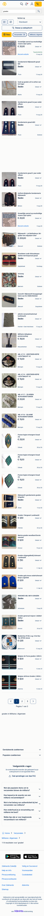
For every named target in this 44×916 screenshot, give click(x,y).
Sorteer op (21, 18)
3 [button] (27, 701)
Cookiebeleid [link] (27, 875)
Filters (8, 35)
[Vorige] (11, 701)
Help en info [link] (6, 870)
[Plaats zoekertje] (38, 4)
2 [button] (22, 701)
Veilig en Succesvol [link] (29, 866)
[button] (26, 4)
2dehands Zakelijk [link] (9, 866)
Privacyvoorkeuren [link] (9, 879)
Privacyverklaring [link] (8, 875)
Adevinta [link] (25, 885)
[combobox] (19, 11)
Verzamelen (18, 35)
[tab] (4, 22)
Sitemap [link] (5, 889)
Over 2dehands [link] (8, 885)
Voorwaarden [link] (27, 870)
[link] (4, 4)
